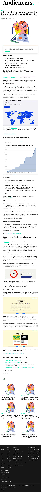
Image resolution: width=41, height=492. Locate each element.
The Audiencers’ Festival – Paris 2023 (33, 449)
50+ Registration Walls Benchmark (18, 451)
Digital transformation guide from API (12, 362)
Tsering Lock (6, 242)
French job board (3, 479)
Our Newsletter (6, 485)
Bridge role (2, 454)
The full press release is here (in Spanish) (12, 233)
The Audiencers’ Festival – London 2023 (33, 451)
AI (1, 451)
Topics (2, 447)
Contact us (14, 485)
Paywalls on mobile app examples (17, 458)
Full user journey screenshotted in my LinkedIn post (13, 353)
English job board (3, 474)
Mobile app (2, 465)
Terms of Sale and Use (4, 487)
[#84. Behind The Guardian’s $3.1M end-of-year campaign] (30, 389)
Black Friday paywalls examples (17, 460)
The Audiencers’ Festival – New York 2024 (34, 454)
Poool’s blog (11, 485)
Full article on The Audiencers (10, 133)
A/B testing (2, 449)
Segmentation (9, 460)
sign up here (7, 51)
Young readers (9, 467)
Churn (2, 456)
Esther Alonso (10, 197)
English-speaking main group (5, 472)
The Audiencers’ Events (32, 447)
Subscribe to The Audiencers (12, 487)
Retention (8, 458)
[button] (1, 2)
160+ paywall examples (16, 449)
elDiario (20, 140)
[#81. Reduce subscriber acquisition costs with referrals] (10, 426)
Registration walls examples (17, 454)
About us (2, 485)
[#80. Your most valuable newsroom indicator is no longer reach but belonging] (30, 426)
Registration (8, 456)
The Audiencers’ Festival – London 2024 (33, 458)
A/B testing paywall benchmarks (17, 456)
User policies (23, 485)
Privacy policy (31, 485)
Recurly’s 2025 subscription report (12, 364)
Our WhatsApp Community (5, 470)
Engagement (3, 460)
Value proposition (9, 465)
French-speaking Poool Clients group (6, 481)
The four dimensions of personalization (13, 360)
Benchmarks (15, 447)
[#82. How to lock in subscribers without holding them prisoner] (30, 407)
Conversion (2, 458)
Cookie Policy (27, 485)
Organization (8, 451)
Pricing (8, 454)
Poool (15, 86)
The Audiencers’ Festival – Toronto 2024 (33, 456)
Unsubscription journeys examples (18, 465)
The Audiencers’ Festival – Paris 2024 (33, 460)
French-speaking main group (5, 477)
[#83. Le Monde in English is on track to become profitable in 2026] (10, 407)
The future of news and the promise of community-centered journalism (19, 367)
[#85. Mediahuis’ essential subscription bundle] (10, 389)
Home (2, 7)
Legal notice (18, 485)
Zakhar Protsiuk (14, 128)
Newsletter (3, 10)
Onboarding (8, 449)
